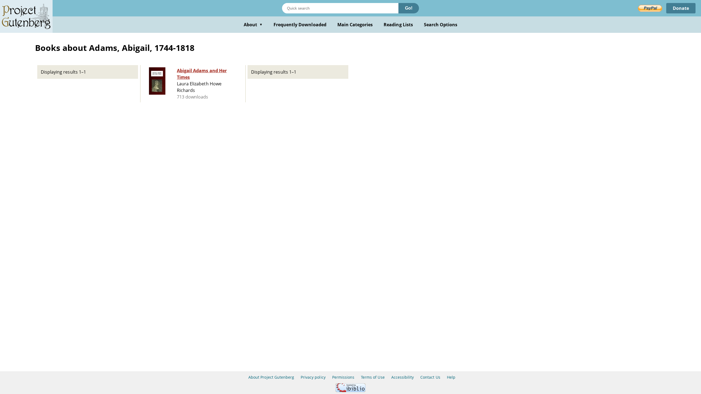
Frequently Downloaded (300, 25)
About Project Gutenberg (271, 377)
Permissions (343, 377)
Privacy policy (313, 377)
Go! (408, 8)
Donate (681, 8)
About (253, 25)
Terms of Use (372, 377)
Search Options (441, 25)
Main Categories (355, 25)
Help (451, 377)
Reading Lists (398, 25)
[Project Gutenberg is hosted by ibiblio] (350, 390)
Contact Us (430, 377)
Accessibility (402, 377)
